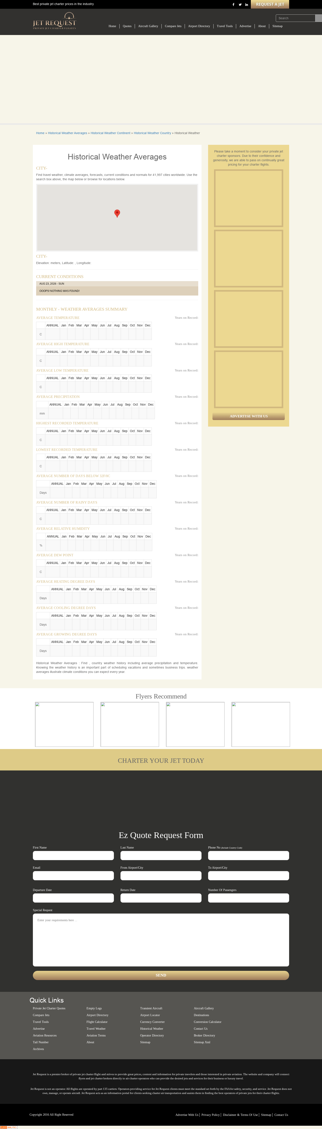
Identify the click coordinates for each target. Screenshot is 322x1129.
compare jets (41, 1015)
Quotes (127, 26)
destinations (201, 1015)
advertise (39, 1028)
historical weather (151, 1028)
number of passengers (222, 890)
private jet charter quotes (49, 1008)
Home (112, 26)
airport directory (97, 1015)
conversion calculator (207, 1022)
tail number (41, 1042)
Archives (38, 1049)
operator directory (152, 1035)
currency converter (152, 1022)
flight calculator (97, 1022)
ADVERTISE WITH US (249, 416)
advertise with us (186, 1115)
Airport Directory (199, 26)
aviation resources (45, 1035)
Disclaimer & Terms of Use (240, 1115)
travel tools (41, 1022)
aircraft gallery (204, 1008)
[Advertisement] (248, 198)
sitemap (145, 1042)
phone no (225, 847)
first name (40, 847)
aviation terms (96, 1035)
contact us (281, 1115)
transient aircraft (151, 1008)
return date (127, 890)
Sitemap (277, 26)
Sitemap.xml (202, 1042)
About (262, 26)
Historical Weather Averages (67, 133)
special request (42, 910)
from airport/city (131, 867)
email (36, 867)
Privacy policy (211, 1115)
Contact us (200, 1028)
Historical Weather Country (152, 133)
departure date (42, 890)
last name (127, 847)
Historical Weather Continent (110, 133)
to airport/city (217, 867)
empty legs (94, 1008)
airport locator (150, 1015)
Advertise (245, 26)
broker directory (204, 1035)
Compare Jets (173, 26)
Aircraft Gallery (148, 26)
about (90, 1042)
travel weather (96, 1028)
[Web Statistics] (9, 1127)
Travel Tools (225, 26)
